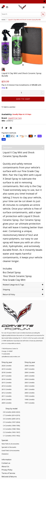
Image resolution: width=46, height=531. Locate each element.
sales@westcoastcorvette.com (11, 356)
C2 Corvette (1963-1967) (11, 432)
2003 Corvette (29, 383)
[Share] (2, 127)
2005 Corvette (29, 376)
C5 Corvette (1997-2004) (11, 422)
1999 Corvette (29, 396)
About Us (5, 466)
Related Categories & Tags (13, 284)
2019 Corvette (6, 369)
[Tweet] (6, 127)
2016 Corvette (6, 379)
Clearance (5, 454)
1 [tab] (23, 64)
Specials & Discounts (9, 447)
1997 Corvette (29, 403)
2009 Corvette (6, 403)
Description (7, 147)
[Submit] (43, 14)
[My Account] (7, 7)
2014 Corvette (6, 386)
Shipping (6, 289)
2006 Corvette (29, 372)
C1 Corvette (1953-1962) (11, 436)
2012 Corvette (6, 393)
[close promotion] (44, 0)
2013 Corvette (6, 389)
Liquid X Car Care (15, 118)
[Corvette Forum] (30, 7)
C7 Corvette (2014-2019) (11, 415)
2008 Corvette (29, 366)
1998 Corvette (29, 399)
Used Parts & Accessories (10, 450)
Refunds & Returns (9, 476)
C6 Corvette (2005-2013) (11, 419)
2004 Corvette (29, 379)
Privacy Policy (7, 470)
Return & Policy (9, 294)
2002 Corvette (29, 386)
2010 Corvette (6, 399)
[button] (42, 94)
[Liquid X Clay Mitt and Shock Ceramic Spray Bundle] (23, 44)
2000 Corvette (29, 393)
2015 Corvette (6, 383)
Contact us (6, 463)
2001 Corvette (29, 389)
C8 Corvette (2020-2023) (11, 412)
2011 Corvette (6, 396)
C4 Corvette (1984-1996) (11, 426)
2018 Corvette (6, 372)
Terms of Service (8, 473)
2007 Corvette (29, 369)
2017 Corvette (6, 376)
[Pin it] (11, 127)
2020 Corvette (6, 366)
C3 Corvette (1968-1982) (11, 429)
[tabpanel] (23, 44)
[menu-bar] (43, 7)
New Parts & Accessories (10, 444)
